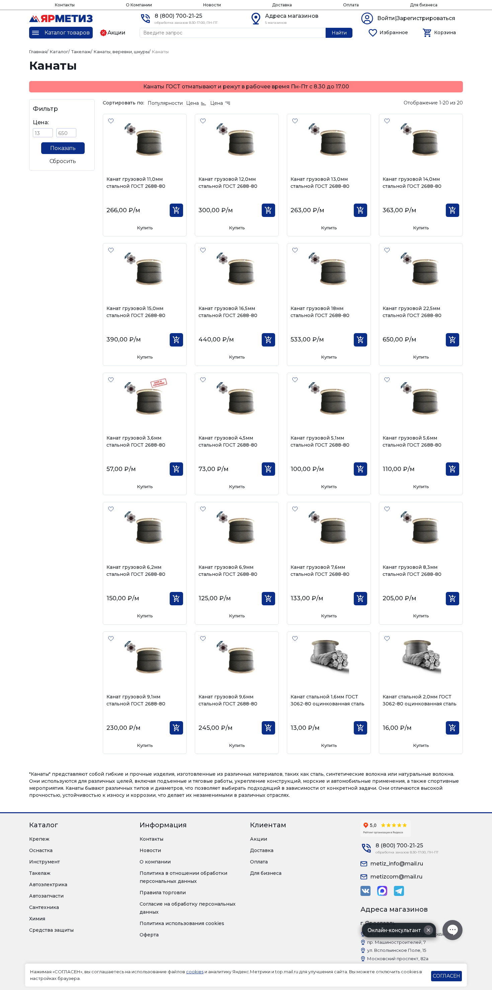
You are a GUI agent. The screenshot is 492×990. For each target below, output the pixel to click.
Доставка (282, 4)
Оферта (149, 935)
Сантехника (44, 907)
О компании (155, 862)
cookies (194, 971)
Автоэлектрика (48, 885)
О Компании (139, 4)
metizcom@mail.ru (396, 876)
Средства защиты (51, 930)
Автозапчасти (46, 896)
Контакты (65, 4)
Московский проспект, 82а (397, 958)
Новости (212, 4)
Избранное (394, 32)
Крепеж (39, 839)
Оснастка (41, 850)
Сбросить (63, 161)
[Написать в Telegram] (399, 891)
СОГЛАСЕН (446, 976)
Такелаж (40, 873)
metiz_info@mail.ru (397, 863)
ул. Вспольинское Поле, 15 (396, 950)
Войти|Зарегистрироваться (416, 18)
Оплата (351, 4)
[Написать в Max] (382, 891)
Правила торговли (163, 893)
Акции (258, 839)
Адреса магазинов (291, 16)
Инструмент (44, 862)
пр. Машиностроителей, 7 (396, 942)
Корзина (445, 32)
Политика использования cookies (182, 923)
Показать (63, 148)
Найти (339, 33)
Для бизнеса (423, 4)
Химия (37, 919)
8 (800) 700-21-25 (178, 16)
